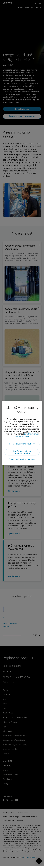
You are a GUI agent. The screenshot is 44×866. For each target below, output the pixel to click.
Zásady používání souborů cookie (26, 435)
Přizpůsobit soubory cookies (22, 459)
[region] (22, 433)
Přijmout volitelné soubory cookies (22, 445)
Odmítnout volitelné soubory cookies (22, 452)
